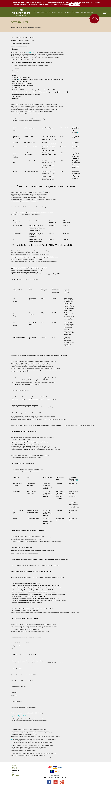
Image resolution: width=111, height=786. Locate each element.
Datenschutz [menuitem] (15, 770)
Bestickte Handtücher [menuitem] (64, 12)
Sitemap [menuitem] (14, 774)
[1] (19, 79)
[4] (11, 753)
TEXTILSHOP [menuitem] (15, 775)
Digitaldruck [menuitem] (53, 12)
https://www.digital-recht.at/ (18, 716)
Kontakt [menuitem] (14, 765)
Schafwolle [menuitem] (44, 12)
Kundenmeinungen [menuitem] (87, 12)
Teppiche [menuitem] (37, 12)
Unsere (94, 19)
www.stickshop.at (31, 52)
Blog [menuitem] (13, 772)
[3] (11, 745)
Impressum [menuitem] (15, 767)
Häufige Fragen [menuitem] (16, 769)
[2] (77, 132)
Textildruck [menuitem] (75, 12)
